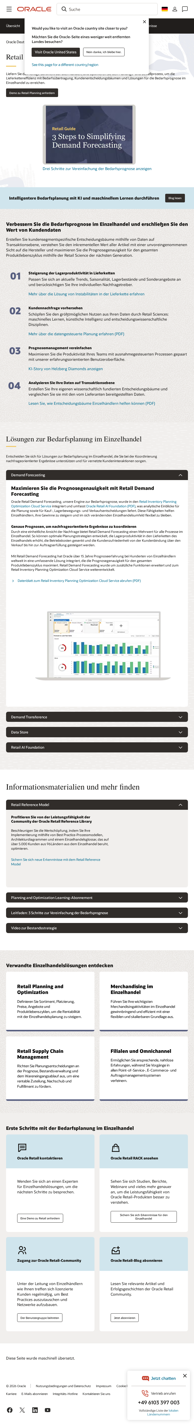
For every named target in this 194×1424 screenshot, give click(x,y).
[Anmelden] (175, 9)
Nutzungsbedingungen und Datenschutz (63, 1386)
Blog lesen (175, 198)
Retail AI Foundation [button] (27, 747)
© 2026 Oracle (16, 1386)
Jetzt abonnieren (124, 1318)
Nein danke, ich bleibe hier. (104, 52)
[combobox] (107, 9)
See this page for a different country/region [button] (65, 64)
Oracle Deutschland (21, 41)
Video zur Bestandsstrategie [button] (34, 928)
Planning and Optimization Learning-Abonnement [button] (51, 897)
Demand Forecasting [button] (28, 475)
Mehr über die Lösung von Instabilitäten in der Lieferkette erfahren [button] (86, 293)
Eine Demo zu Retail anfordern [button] (40, 1218)
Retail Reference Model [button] (30, 804)
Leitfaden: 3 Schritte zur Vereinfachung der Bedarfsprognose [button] (59, 913)
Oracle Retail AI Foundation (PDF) (110, 506)
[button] (9, 9)
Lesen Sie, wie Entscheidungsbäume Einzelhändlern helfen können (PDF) (92, 403)
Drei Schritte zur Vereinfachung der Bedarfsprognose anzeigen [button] (97, 168)
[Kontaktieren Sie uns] (185, 9)
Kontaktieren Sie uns (96, 1394)
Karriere (11, 1394)
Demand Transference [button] (29, 717)
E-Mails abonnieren (34, 1394)
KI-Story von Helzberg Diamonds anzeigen (66, 368)
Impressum (103, 1386)
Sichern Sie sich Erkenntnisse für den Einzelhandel (144, 1216)
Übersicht (13, 26)
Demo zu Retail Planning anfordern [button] (32, 93)
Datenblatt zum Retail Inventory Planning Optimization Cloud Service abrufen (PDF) (79, 581)
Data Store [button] (19, 732)
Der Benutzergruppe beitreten (39, 1318)
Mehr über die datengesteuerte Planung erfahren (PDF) (76, 333)
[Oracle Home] (34, 9)
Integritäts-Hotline (65, 1394)
